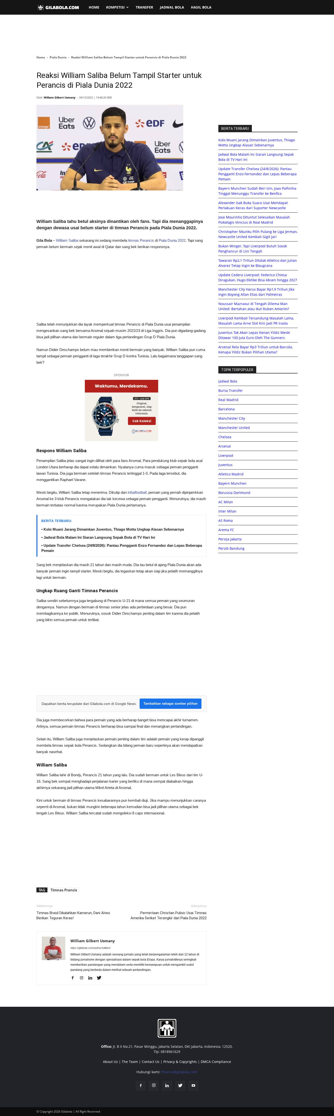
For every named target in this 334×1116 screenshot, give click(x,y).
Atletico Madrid (231, 474)
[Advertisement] (167, 35)
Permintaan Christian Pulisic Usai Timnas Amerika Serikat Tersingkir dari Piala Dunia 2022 (169, 915)
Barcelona (226, 409)
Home (40, 57)
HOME (94, 7)
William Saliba (67, 240)
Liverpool (225, 455)
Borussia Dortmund (234, 492)
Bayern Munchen (232, 483)
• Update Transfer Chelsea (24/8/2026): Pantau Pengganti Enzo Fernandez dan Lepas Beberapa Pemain (121, 548)
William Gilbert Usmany (59, 97)
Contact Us (150, 1061)
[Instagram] (83, 978)
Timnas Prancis (64, 889)
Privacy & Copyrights (180, 1061)
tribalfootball (136, 492)
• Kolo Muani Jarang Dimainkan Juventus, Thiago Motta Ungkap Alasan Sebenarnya (112, 529)
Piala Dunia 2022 (172, 240)
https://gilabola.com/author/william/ (90, 947)
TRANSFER (144, 7)
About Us (110, 1061)
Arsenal (224, 446)
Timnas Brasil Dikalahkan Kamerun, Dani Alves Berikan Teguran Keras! (73, 915)
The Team (130, 1061)
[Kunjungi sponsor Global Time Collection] (121, 410)
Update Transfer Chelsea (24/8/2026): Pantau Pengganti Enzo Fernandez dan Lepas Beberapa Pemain (257, 173)
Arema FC (226, 529)
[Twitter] (101, 978)
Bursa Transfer (230, 390)
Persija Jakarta (230, 539)
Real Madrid (228, 399)
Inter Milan (227, 511)
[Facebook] (74, 978)
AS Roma (225, 520)
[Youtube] (193, 1086)
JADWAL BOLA (172, 7)
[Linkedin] (92, 978)
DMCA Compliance (216, 1061)
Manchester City (231, 418)
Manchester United (234, 427)
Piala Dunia (58, 57)
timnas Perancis (141, 240)
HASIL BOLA (201, 7)
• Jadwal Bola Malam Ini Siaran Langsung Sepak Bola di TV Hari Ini (98, 537)
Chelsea (224, 437)
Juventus (225, 464)
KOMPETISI (115, 7)
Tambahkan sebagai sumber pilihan (171, 703)
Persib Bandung (231, 548)
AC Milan (225, 502)
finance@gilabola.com (179, 1072)
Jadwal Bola (227, 381)
